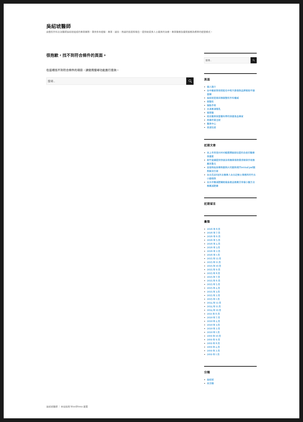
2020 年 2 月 (213, 328)
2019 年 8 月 (213, 343)
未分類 (210, 383)
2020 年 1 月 (213, 332)
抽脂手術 (211, 105)
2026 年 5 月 (213, 240)
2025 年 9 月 (213, 269)
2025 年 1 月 (213, 299)
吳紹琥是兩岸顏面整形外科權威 (223, 97)
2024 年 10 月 (214, 310)
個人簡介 (211, 86)
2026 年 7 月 (213, 232)
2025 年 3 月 (213, 291)
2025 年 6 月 (213, 280)
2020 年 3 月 (213, 324)
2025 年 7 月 (213, 276)
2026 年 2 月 (213, 251)
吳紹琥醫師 (58, 26)
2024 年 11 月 (214, 306)
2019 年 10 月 (214, 335)
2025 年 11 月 (214, 262)
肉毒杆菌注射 (214, 119)
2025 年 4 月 (213, 287)
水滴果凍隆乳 (214, 108)
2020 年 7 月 (213, 317)
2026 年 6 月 (213, 236)
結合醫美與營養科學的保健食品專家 (225, 116)
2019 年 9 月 (213, 339)
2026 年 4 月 (213, 243)
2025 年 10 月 (214, 265)
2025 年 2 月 (213, 295)
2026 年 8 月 (213, 229)
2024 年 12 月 (214, 302)
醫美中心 (211, 123)
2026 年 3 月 (213, 247)
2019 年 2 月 (213, 350)
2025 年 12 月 (214, 258)
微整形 (210, 101)
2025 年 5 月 (213, 284)
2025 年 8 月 (213, 273)
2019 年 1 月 (213, 354)
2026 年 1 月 (213, 254)
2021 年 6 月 (213, 313)
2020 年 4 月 (213, 321)
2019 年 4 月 (213, 346)
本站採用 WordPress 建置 (74, 406)
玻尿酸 (210, 112)
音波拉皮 (211, 127)
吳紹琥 (210, 379)
